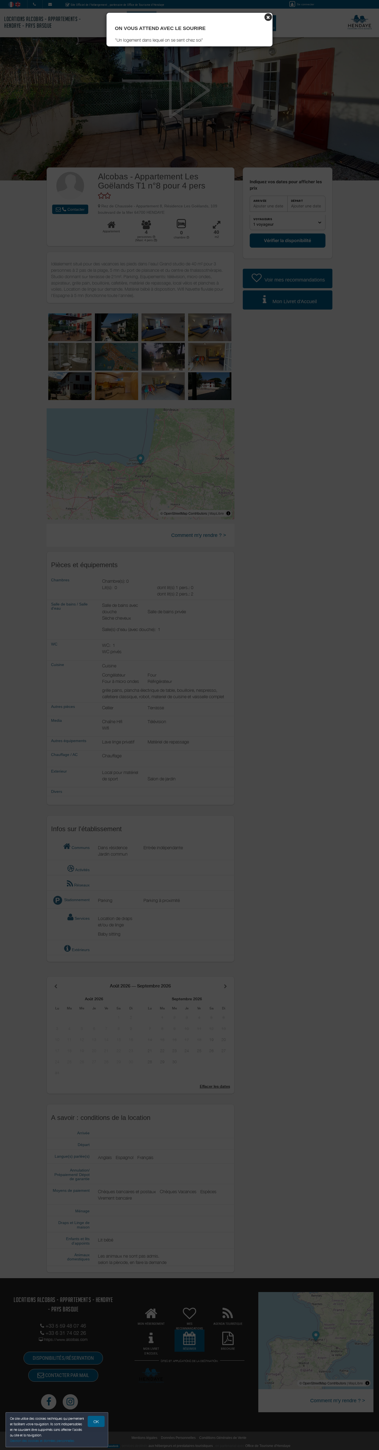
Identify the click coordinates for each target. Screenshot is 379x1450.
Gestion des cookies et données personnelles (42, 1441)
